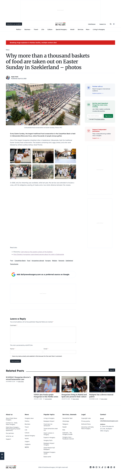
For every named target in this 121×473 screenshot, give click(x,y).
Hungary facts (48, 440)
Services (80, 29)
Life (42, 29)
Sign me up (108, 116)
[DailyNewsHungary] (60, 24)
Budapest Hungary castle (49, 453)
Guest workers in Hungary (49, 433)
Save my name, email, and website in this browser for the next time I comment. (37, 356)
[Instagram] (96, 467)
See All (112, 370)
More (87, 29)
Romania (61, 260)
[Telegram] (108, 467)
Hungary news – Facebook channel (68, 438)
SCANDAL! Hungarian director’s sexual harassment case (18, 378)
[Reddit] (111, 467)
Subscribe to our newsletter (14, 24)
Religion (54, 260)
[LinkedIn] (90, 467)
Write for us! (9, 436)
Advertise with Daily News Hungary (87, 427)
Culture (49, 29)
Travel (36, 29)
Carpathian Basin (20, 260)
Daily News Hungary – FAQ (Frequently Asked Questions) (13, 428)
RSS (63, 430)
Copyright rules (86, 418)
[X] (99, 467)
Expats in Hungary (49, 437)
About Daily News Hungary (11, 419)
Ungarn (27, 441)
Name (12, 349)
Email (46, 349)
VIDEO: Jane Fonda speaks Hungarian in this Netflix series (46, 396)
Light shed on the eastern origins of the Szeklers (36, 252)
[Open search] (110, 24)
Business (27, 29)
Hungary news (29, 418)
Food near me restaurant (48, 424)
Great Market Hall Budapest (49, 448)
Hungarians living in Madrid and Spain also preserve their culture (74, 396)
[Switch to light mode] (114, 24)
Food (28, 260)
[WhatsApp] (105, 467)
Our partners (10, 433)
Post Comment (15, 361)
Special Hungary (61, 29)
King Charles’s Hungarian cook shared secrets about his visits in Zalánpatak (38, 254)
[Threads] (114, 467)
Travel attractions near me (51, 429)
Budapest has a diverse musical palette (101, 396)
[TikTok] (102, 467)
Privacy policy (85, 421)
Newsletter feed (67, 418)
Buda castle (47, 456)
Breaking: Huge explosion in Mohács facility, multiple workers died (33, 42)
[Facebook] (93, 467)
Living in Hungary (99, 29)
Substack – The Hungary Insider (67, 433)
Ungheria (27, 444)
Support (8, 439)
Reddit (64, 427)
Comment (13, 325)
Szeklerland (69, 260)
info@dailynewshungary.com (109, 421)
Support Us (103, 24)
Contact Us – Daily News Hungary (11, 423)
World (72, 29)
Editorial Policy (86, 424)
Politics (18, 29)
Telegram (65, 424)
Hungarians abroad (38, 260)
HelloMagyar (91, 24)
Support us (95, 138)
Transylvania (14, 264)
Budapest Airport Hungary (49, 444)
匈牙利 (27, 447)
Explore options (96, 93)
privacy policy (100, 119)
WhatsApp (65, 421)
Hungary (48, 260)
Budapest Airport (49, 421)
